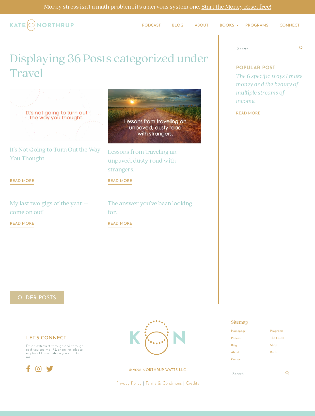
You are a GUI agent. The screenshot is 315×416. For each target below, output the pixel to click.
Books (227, 26)
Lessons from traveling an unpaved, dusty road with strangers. (142, 161)
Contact (236, 359)
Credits (192, 383)
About (201, 26)
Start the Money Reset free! (236, 7)
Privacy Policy (129, 383)
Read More (22, 181)
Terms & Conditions (163, 383)
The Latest (277, 338)
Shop (273, 345)
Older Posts (36, 298)
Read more (248, 113)
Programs (256, 26)
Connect (289, 26)
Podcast (151, 26)
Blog (177, 26)
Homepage (238, 331)
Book (273, 352)
